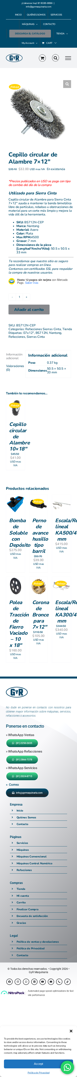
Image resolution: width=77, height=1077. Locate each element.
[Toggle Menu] (68, 58)
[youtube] (42, 982)
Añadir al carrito (29, 309)
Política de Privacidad (39, 1072)
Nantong (55, 332)
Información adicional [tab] (14, 356)
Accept (38, 1063)
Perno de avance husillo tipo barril (40, 535)
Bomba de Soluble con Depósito (19, 532)
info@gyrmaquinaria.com (38, 6)
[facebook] (9, 982)
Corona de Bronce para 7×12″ (40, 614)
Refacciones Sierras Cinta (43, 329)
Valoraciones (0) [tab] (14, 367)
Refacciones (16, 336)
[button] (71, 1031)
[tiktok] (67, 982)
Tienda (67, 329)
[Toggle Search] (55, 58)
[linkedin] (34, 982)
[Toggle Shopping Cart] (42, 58)
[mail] (51, 982)
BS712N (42, 332)
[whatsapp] (26, 982)
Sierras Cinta (36, 336)
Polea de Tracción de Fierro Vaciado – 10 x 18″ (19, 623)
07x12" (28, 332)
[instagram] (18, 982)
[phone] (59, 982)
